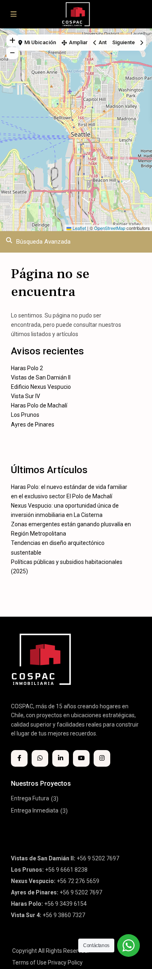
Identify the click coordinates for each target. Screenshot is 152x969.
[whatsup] (40, 758)
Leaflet (78, 228)
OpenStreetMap (109, 228)
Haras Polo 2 (27, 368)
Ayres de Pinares (32, 424)
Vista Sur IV (25, 396)
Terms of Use (29, 962)
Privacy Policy (65, 962)
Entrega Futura (30, 798)
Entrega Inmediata (34, 810)
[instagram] (102, 758)
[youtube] (81, 758)
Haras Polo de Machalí (39, 405)
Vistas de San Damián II (41, 377)
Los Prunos (25, 415)
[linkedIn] (60, 758)
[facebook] (19, 758)
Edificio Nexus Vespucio (41, 387)
